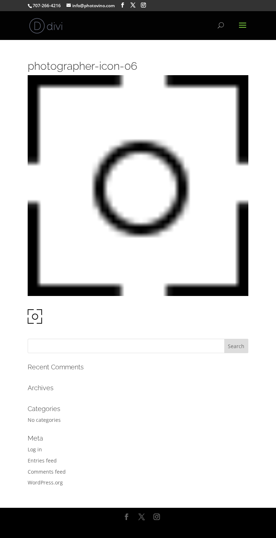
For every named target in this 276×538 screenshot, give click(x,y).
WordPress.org (45, 482)
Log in (35, 449)
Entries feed (42, 460)
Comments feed (47, 471)
